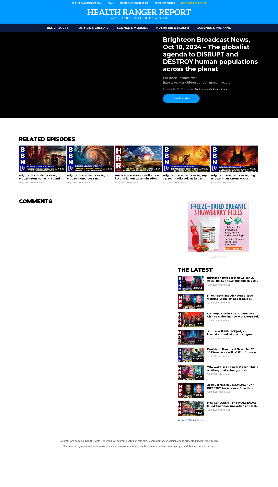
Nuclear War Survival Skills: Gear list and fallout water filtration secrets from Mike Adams (137, 178)
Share (223, 89)
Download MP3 (181, 98)
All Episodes (57, 28)
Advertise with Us (165, 3)
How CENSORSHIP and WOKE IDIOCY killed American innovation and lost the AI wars (231, 406)
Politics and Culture (206, 89)
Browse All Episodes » (190, 420)
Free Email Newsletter (194, 3)
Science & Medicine (132, 28)
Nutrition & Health (172, 28)
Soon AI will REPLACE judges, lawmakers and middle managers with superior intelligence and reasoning (230, 336)
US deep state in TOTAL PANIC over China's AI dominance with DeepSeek (233, 315)
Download (36, 182)
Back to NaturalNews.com (87, 3)
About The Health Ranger (134, 3)
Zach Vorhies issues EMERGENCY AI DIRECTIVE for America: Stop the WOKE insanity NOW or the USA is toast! (231, 389)
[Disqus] (92, 258)
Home (111, 3)
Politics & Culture (92, 28)
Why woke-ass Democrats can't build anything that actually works (232, 368)
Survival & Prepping (214, 28)
